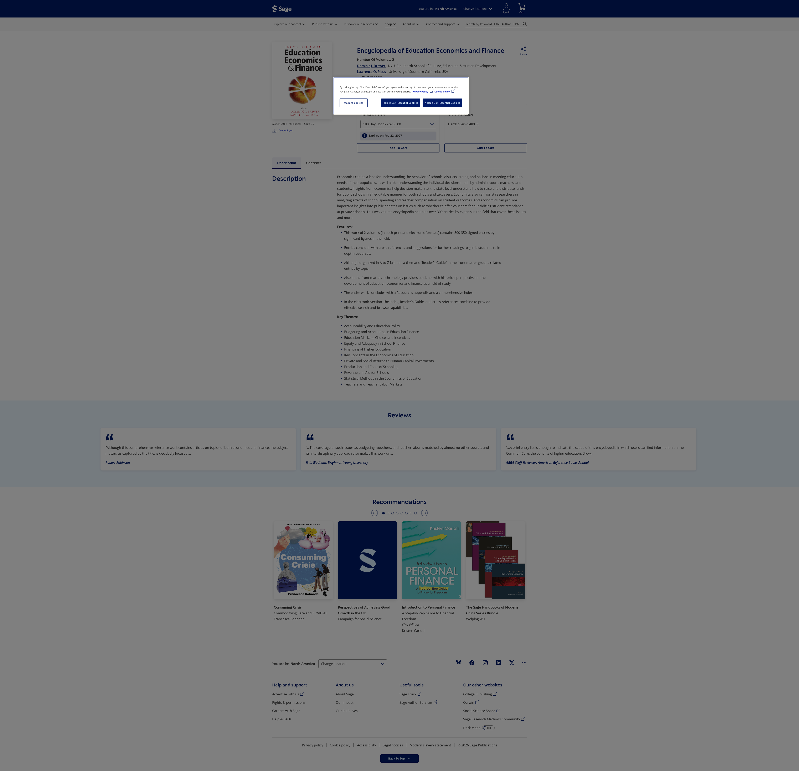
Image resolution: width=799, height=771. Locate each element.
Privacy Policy (420, 91)
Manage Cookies (353, 102)
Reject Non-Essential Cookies (400, 102)
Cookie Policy (442, 91)
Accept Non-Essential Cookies (442, 102)
